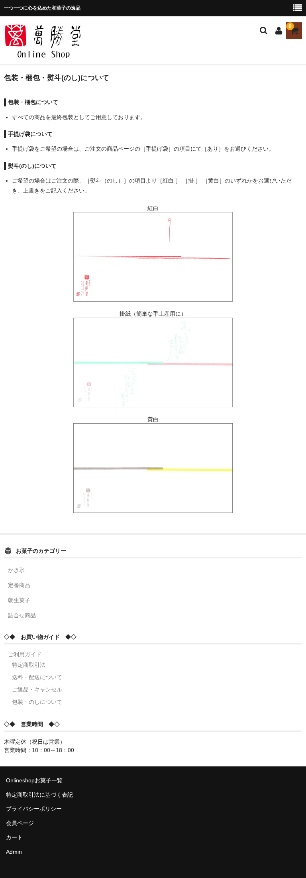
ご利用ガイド (24, 654)
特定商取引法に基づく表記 (39, 795)
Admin (14, 852)
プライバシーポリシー (34, 808)
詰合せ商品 (22, 615)
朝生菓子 (19, 600)
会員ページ (20, 823)
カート (14, 837)
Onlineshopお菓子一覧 (34, 780)
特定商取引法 (28, 665)
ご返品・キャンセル (37, 689)
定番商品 (19, 585)
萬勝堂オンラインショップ (65, 31)
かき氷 (16, 570)
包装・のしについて (37, 702)
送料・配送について (37, 677)
